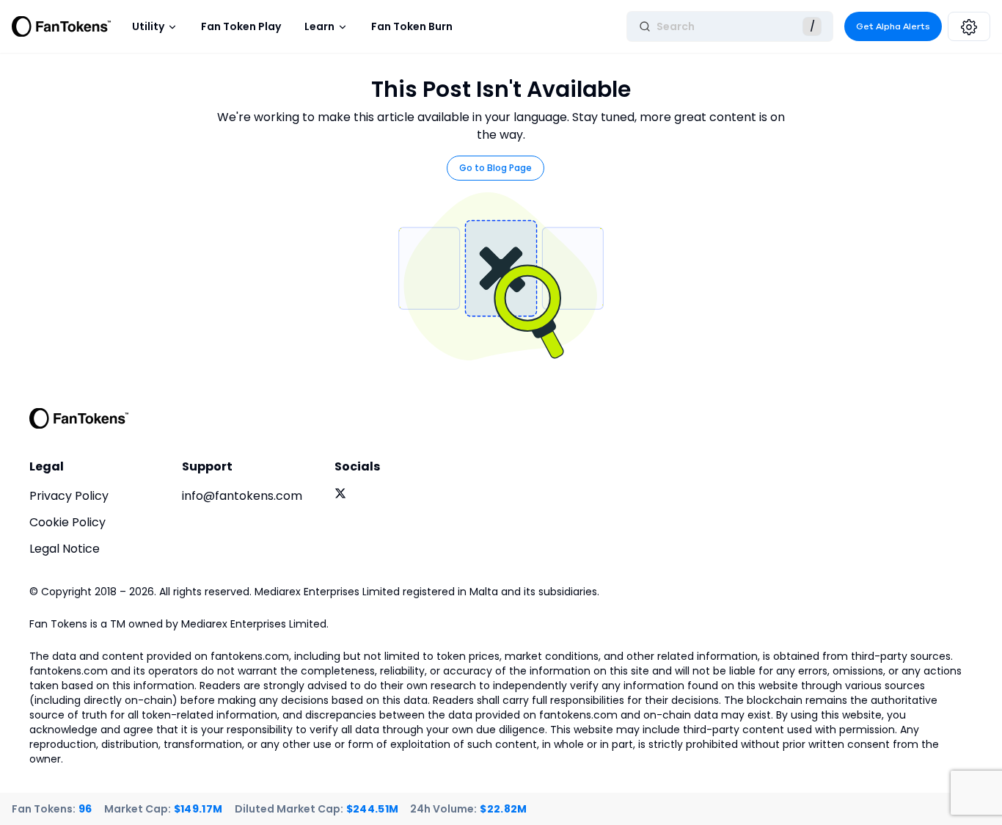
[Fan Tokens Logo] (61, 26)
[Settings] (969, 26)
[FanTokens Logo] (79, 418)
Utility (148, 26)
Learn (319, 26)
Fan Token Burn (412, 26)
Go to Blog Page (495, 167)
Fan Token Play (241, 26)
